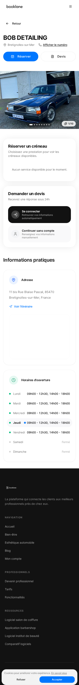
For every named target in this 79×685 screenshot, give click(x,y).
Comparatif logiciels (18, 644)
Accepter (57, 679)
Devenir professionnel (19, 581)
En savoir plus (59, 673)
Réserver (24, 56)
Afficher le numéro (55, 44)
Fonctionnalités (15, 597)
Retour (16, 23)
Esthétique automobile (19, 542)
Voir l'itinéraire (23, 306)
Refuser (21, 679)
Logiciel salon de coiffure (21, 619)
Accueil (9, 526)
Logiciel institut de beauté (22, 636)
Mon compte (13, 558)
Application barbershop (20, 627)
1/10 (70, 123)
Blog (8, 550)
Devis (61, 56)
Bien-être (11, 534)
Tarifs (8, 589)
